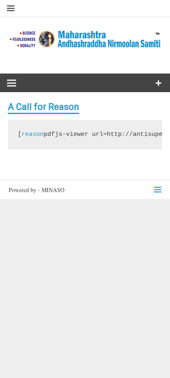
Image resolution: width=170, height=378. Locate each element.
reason (32, 134)
